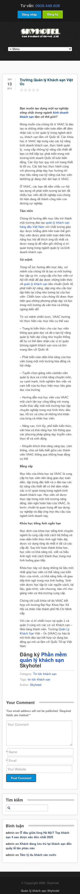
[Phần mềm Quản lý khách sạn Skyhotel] (40, 38)
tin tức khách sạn (39, 679)
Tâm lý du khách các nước (38, 855)
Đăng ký (52, 14)
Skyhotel (35, 685)
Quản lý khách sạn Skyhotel (40, 890)
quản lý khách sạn (35, 284)
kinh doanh (60, 112)
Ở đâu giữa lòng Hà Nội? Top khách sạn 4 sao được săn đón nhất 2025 (37, 834)
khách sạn (27, 116)
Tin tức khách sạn (44, 674)
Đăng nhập (29, 14)
